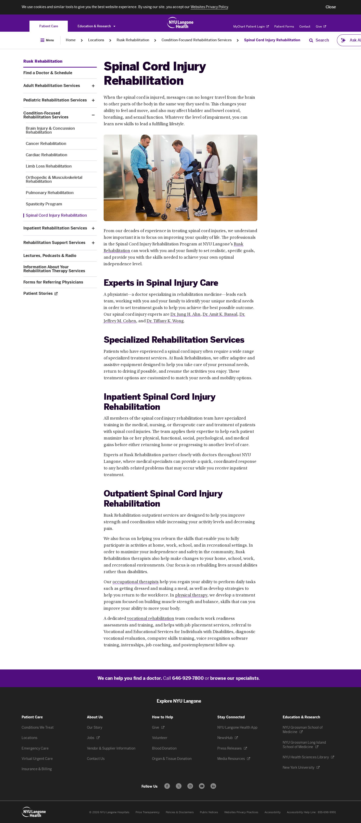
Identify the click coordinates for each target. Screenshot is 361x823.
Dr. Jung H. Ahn (185, 314)
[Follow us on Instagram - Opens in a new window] (190, 786)
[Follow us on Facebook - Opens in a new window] (167, 786)
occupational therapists (135, 582)
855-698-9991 (327, 812)
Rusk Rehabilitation (133, 40)
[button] (331, 7)
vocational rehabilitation (150, 619)
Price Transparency (148, 812)
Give (319, 26)
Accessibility (272, 812)
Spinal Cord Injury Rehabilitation (272, 40)
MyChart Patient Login (249, 26)
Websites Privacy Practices (241, 812)
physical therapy (191, 595)
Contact (304, 26)
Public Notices (209, 812)
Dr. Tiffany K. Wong (165, 321)
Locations (96, 40)
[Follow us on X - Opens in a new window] (178, 786)
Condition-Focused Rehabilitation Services (197, 40)
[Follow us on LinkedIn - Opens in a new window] (213, 786)
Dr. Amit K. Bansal (220, 314)
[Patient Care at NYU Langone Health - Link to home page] (180, 22)
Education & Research (95, 26)
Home (71, 40)
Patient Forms (284, 26)
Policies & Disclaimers (180, 812)
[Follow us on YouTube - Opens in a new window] (202, 786)
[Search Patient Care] (311, 40)
